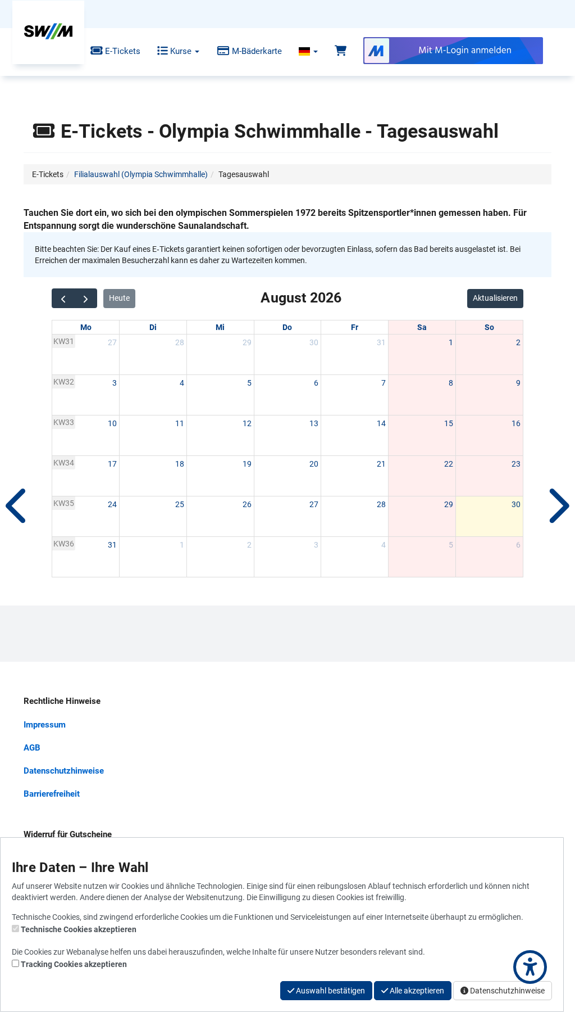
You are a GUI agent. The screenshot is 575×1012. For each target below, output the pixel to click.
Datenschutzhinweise (64, 771)
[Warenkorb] (340, 51)
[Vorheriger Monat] (63, 298)
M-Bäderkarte (256, 51)
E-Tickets (121, 51)
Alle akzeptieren (416, 990)
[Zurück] (18, 506)
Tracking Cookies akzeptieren (74, 964)
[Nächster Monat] (85, 298)
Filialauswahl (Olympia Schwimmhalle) (141, 174)
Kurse (181, 51)
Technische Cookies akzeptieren (78, 929)
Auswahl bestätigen (329, 990)
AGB (32, 748)
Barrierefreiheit (52, 794)
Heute (119, 297)
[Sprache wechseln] (308, 51)
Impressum (45, 725)
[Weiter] (557, 506)
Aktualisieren (495, 297)
